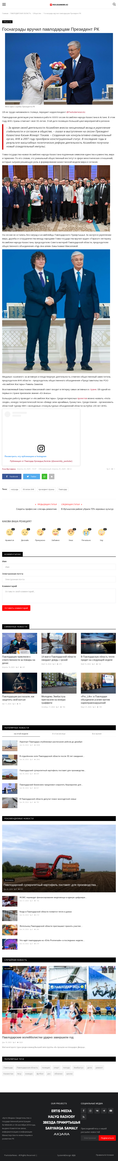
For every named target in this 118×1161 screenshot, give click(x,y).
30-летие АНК (28, 489)
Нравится (9, 540)
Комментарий (9, 586)
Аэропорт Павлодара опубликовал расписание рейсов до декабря (51, 742)
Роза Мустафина (9, 469)
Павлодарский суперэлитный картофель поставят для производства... (53, 770)
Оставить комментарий (16, 608)
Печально (86, 540)
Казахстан (8, 1073)
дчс (49, 1073)
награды (14, 489)
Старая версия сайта (47, 1155)
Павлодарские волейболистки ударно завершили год (38, 1037)
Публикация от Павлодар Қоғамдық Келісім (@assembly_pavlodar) (41, 461)
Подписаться (107, 1138)
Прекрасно (40, 540)
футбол (40, 1073)
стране (93, 389)
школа (69, 1073)
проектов (82, 398)
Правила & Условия (105, 1155)
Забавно (56, 540)
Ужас (71, 540)
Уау (101, 540)
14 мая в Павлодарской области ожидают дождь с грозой (58, 658)
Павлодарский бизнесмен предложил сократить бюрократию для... (51, 785)
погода (66, 1067)
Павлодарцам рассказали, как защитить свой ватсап (18, 698)
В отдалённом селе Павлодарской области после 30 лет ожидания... (52, 756)
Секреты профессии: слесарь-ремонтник (36, 509)
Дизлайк (25, 540)
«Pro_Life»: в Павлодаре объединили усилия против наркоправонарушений (95, 699)
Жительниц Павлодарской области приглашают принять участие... (51, 926)
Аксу (19, 1073)
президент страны (46, 489)
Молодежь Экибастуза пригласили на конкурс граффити (53, 699)
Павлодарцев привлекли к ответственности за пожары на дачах (18, 660)
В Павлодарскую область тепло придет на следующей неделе (98, 658)
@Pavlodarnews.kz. (76, 112)
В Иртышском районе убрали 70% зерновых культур (87, 509)
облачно (58, 1073)
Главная (5, 13)
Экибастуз (78, 1067)
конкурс (29, 1073)
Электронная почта (12, 573)
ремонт (99, 1067)
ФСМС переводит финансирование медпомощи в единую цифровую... (53, 897)
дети (89, 1067)
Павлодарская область (27, 1067)
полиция (46, 1067)
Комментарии (12, 554)
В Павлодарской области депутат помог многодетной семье (48, 799)
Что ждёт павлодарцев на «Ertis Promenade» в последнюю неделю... (52, 940)
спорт (56, 1067)
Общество (37, 13)
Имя (4, 561)
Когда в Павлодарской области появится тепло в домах (46, 911)
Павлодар (63, 489)
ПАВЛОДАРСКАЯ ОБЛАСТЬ (20, 13)
